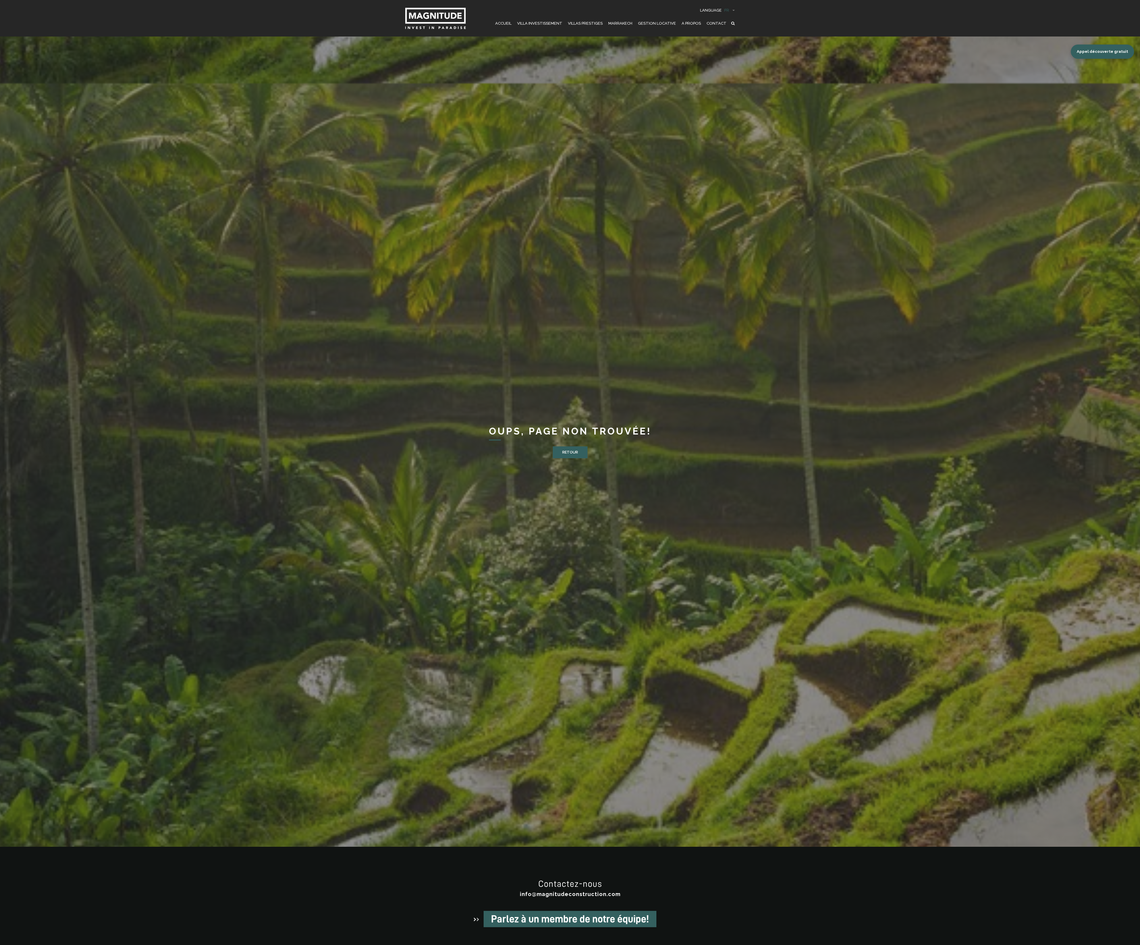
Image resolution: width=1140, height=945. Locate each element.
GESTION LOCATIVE (657, 23)
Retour (570, 452)
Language (714, 10)
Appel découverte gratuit (1102, 51)
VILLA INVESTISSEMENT (539, 23)
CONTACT (716, 23)
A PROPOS (691, 23)
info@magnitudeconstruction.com (570, 894)
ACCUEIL (503, 23)
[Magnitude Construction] (435, 21)
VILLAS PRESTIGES (585, 23)
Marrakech (620, 23)
